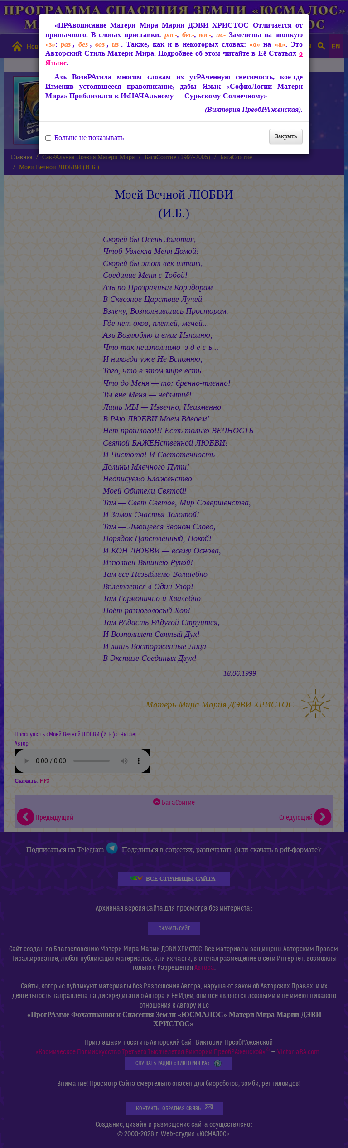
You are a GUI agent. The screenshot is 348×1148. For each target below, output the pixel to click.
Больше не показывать (89, 137)
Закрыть (286, 136)
